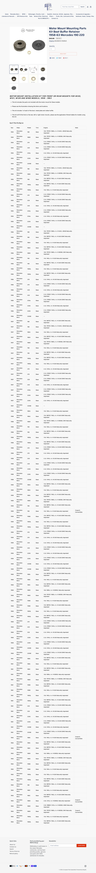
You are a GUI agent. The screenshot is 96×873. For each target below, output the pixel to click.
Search (12, 849)
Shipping (51, 41)
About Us (12, 844)
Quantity (52, 46)
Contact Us (13, 847)
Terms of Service (14, 851)
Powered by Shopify (81, 869)
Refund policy (14, 853)
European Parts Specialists (69, 869)
